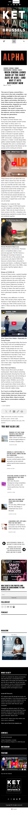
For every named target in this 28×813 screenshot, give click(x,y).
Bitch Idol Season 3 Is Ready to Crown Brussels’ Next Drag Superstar (16, 477)
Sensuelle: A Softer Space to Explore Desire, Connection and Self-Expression (16, 453)
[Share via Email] (14, 411)
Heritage (15, 70)
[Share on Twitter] (6, 411)
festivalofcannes (6, 421)
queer (8, 418)
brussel (3, 418)
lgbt (16, 418)
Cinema (16, 68)
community (8, 416)
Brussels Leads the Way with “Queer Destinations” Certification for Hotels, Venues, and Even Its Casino (13, 549)
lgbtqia (13, 421)
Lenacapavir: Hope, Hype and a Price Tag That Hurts (17, 522)
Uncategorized (7, 70)
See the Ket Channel (6, 773)
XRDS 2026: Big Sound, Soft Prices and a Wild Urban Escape (16, 501)
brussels (14, 416)
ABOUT (10, 2)
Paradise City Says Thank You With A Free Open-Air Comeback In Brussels (16, 434)
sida (23, 421)
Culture (6, 68)
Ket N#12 (14, 635)
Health (20, 70)
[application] (14, 763)
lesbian (3, 423)
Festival (11, 68)
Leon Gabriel (6, 406)
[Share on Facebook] (10, 411)
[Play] (3, 769)
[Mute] (22, 769)
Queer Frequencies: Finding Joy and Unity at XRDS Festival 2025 (16, 543)
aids (17, 421)
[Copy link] (18, 411)
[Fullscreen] (25, 769)
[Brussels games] (14, 570)
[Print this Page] (22, 411)
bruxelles (20, 416)
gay (20, 421)
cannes (13, 418)
